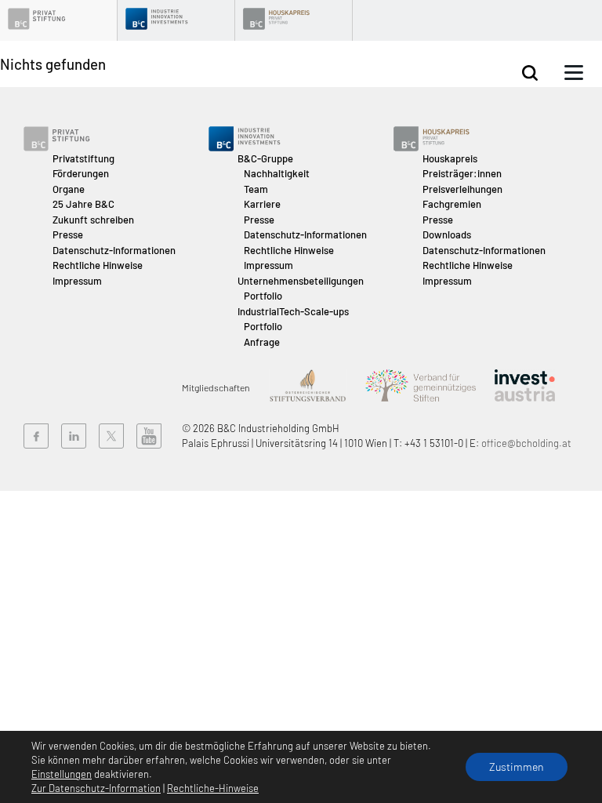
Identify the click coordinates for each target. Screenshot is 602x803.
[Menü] (573, 73)
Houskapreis (449, 158)
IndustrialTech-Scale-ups (293, 311)
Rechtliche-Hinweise (213, 788)
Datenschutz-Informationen (114, 250)
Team (256, 189)
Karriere (262, 204)
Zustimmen (516, 766)
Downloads (446, 234)
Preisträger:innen (462, 173)
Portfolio (263, 295)
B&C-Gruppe (265, 158)
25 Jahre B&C (83, 204)
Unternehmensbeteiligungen (301, 280)
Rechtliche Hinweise (98, 265)
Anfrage (262, 342)
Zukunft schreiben (93, 219)
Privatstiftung (83, 158)
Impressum (77, 280)
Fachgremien (451, 204)
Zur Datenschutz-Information (96, 788)
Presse (68, 234)
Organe (69, 189)
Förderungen (81, 173)
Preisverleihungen (462, 189)
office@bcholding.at (526, 443)
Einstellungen (61, 774)
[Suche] (530, 73)
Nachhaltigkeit (277, 173)
